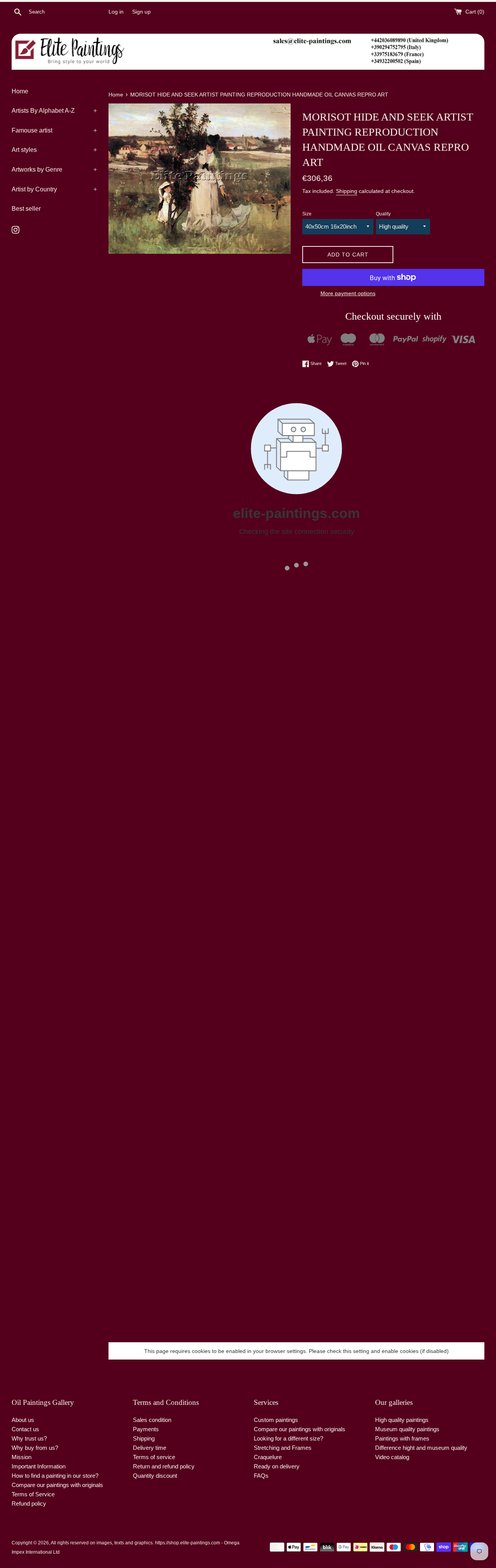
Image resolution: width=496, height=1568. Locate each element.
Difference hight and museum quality (421, 1447)
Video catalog (392, 1457)
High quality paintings (402, 1420)
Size (307, 214)
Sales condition (152, 1420)
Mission (21, 1457)
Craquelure (268, 1457)
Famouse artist (54, 130)
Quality (383, 214)
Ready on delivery (277, 1466)
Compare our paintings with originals (57, 1485)
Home (20, 91)
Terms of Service (33, 1494)
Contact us (25, 1429)
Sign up (141, 12)
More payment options (347, 293)
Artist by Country (54, 189)
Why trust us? (29, 1438)
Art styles (54, 149)
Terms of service (154, 1457)
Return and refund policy (164, 1466)
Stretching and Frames (283, 1447)
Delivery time (149, 1447)
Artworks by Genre (54, 169)
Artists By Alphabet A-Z (54, 110)
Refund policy (29, 1503)
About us (23, 1420)
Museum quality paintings (407, 1429)
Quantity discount (155, 1475)
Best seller (26, 208)
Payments (146, 1429)
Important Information (38, 1466)
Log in (116, 12)
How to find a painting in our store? (55, 1475)
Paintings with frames (402, 1438)
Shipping (346, 191)
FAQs (261, 1475)
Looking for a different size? (288, 1438)
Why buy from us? (35, 1447)
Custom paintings (276, 1420)
